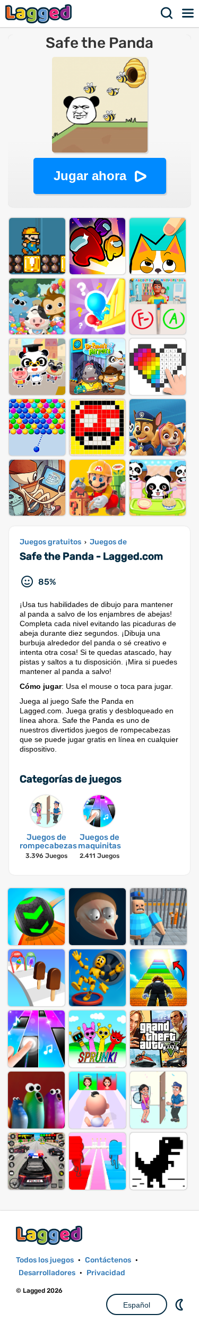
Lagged (39, 13)
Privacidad (105, 1272)
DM (180, 1304)
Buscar (167, 13)
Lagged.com (50, 1235)
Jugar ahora (90, 176)
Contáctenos (108, 1260)
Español (136, 1305)
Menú (188, 13)
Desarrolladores (47, 1272)
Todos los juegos (45, 1260)
